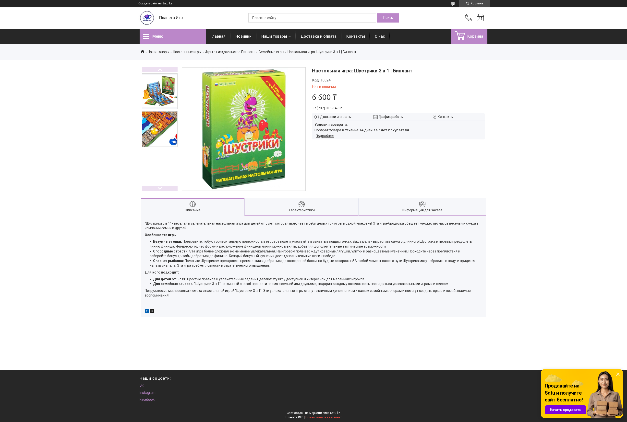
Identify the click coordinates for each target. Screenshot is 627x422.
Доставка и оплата (319, 36)
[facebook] (147, 312)
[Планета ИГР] (147, 17)
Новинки (243, 36)
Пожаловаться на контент (323, 417)
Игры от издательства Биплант (230, 52)
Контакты (355, 36)
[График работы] (480, 18)
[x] (152, 312)
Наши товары (274, 36)
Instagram (148, 393)
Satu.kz (335, 413)
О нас (380, 36)
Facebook (147, 399)
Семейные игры (271, 52)
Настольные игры (187, 52)
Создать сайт (147, 3)
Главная (218, 36)
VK (142, 386)
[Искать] (388, 18)
